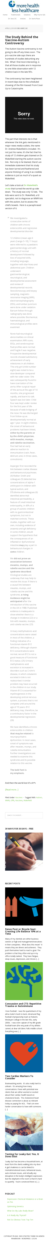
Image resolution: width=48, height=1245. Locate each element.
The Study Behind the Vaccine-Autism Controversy (21, 40)
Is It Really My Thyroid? (16, 1215)
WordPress (26, 1239)
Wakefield (28, 800)
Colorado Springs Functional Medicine (24, 6)
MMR (7, 800)
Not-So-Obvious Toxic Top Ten (20, 1219)
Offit (12, 800)
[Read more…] (11, 789)
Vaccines (19, 797)
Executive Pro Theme (27, 1236)
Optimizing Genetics (15, 1206)
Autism (39, 797)
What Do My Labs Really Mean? (20, 1211)
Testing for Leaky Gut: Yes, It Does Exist (22, 1155)
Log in (34, 1239)
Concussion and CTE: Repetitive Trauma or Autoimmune (23, 1005)
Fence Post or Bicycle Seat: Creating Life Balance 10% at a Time (23, 931)
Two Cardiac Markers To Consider (19, 1077)
